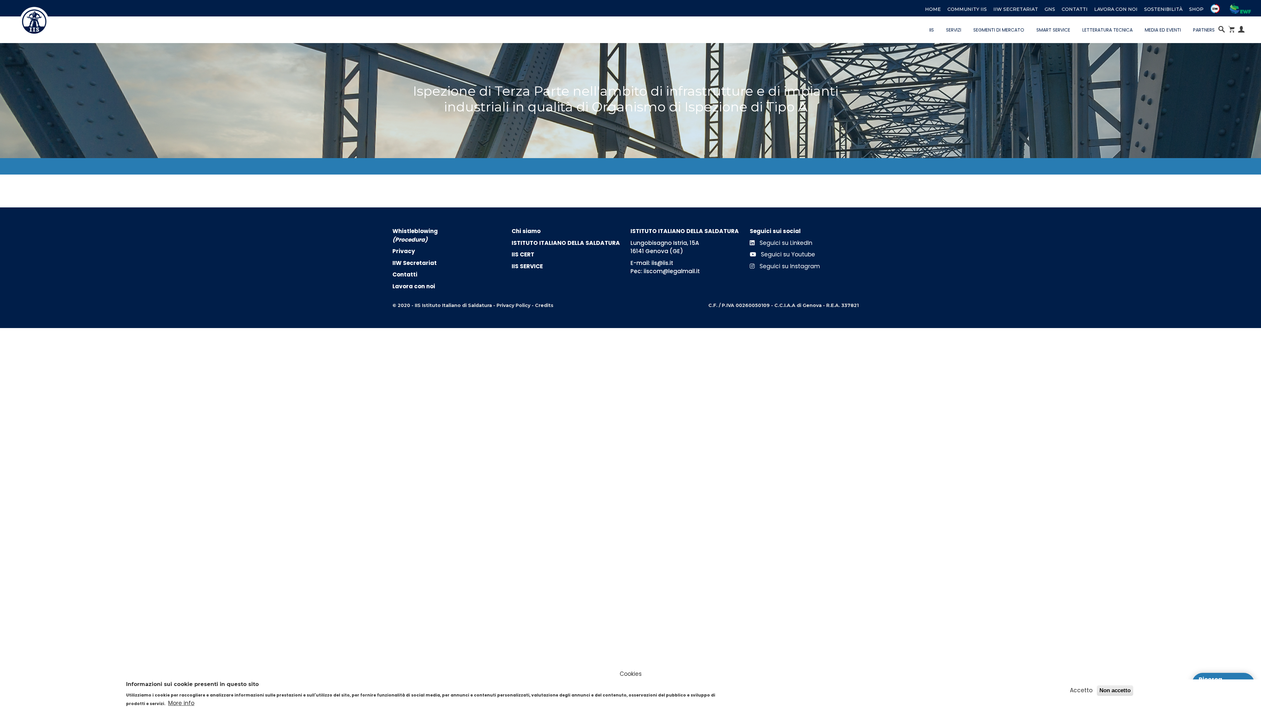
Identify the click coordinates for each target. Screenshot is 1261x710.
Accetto (1081, 690)
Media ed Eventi (1163, 30)
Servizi (953, 30)
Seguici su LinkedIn (785, 243)
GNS (1050, 9)
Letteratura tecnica (1107, 30)
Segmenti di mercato (998, 30)
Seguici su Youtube (787, 254)
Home (933, 9)
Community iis (967, 9)
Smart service (1053, 30)
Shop (1196, 9)
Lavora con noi (1116, 9)
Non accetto (1115, 690)
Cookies (631, 674)
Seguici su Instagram (789, 266)
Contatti (1075, 9)
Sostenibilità (1163, 9)
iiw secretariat (1015, 9)
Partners (1204, 30)
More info (181, 703)
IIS (931, 30)
